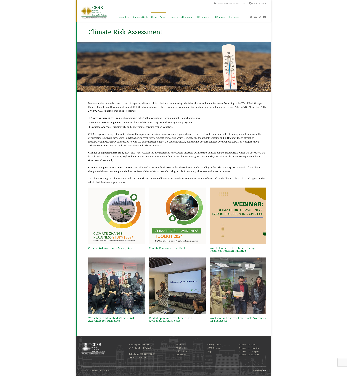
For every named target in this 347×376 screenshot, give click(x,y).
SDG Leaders (202, 17)
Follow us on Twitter (248, 344)
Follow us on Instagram (249, 351)
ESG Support (219, 17)
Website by (257, 370)
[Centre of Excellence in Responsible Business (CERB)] (94, 12)
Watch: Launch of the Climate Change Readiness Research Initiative (233, 249)
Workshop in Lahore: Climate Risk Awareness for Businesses (238, 319)
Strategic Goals (140, 17)
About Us (124, 17)
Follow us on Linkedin (249, 348)
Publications (181, 351)
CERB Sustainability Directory (231, 4)
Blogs (209, 351)
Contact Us (181, 354)
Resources (234, 17)
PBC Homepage (259, 4)
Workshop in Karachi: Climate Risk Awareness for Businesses (170, 319)
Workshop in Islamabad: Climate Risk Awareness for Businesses (111, 319)
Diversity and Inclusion (181, 17)
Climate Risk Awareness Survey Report (112, 248)
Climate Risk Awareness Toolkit (168, 248)
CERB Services (213, 348)
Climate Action (158, 17)
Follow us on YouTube (249, 354)
